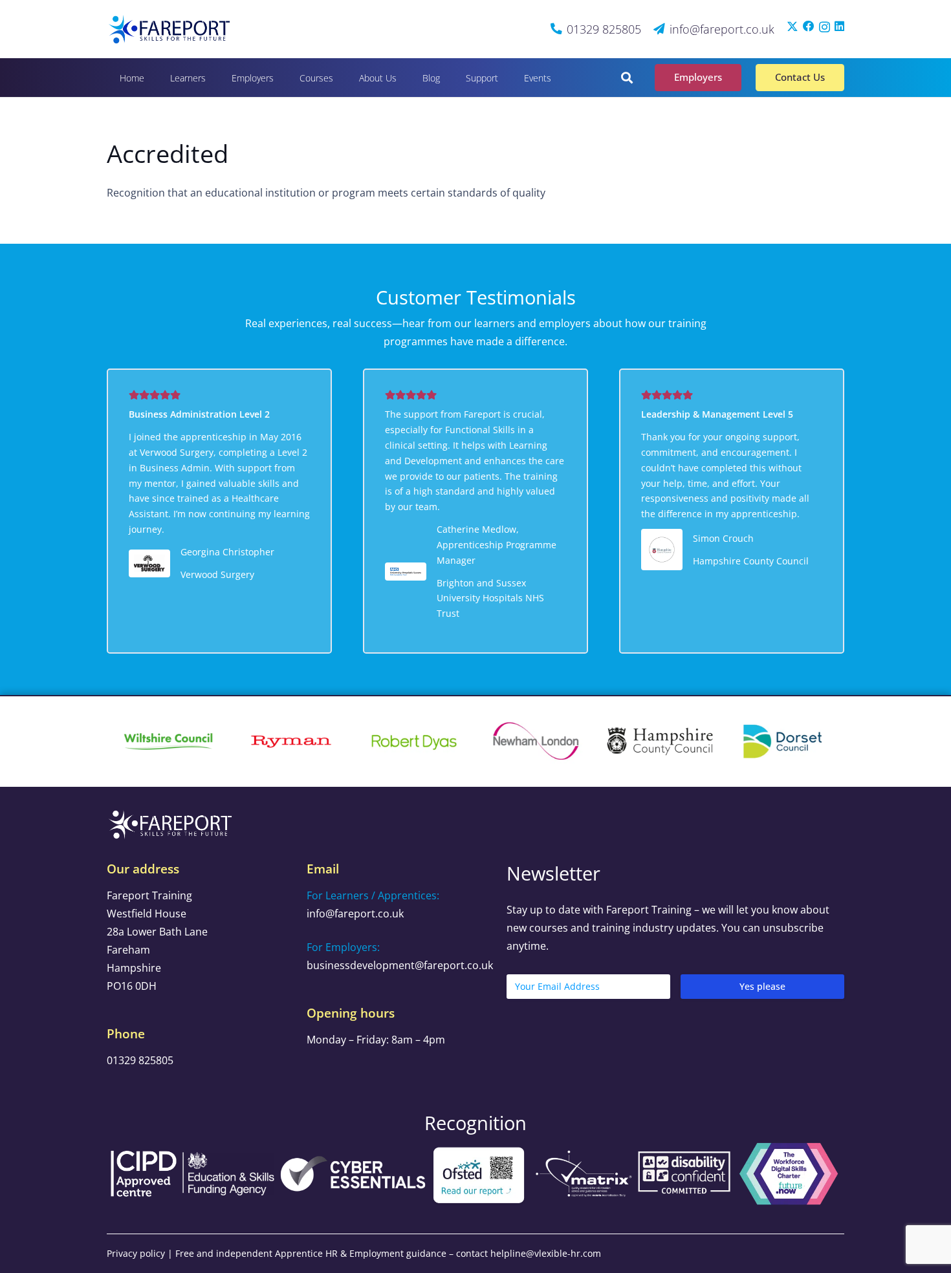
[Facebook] (808, 26)
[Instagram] (824, 27)
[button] (214, 77)
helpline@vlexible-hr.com (545, 1253)
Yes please (762, 986)
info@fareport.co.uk (355, 913)
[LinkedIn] (839, 26)
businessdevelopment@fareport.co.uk (400, 965)
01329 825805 (140, 1060)
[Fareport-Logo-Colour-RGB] (170, 29)
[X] (792, 26)
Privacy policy (136, 1253)
